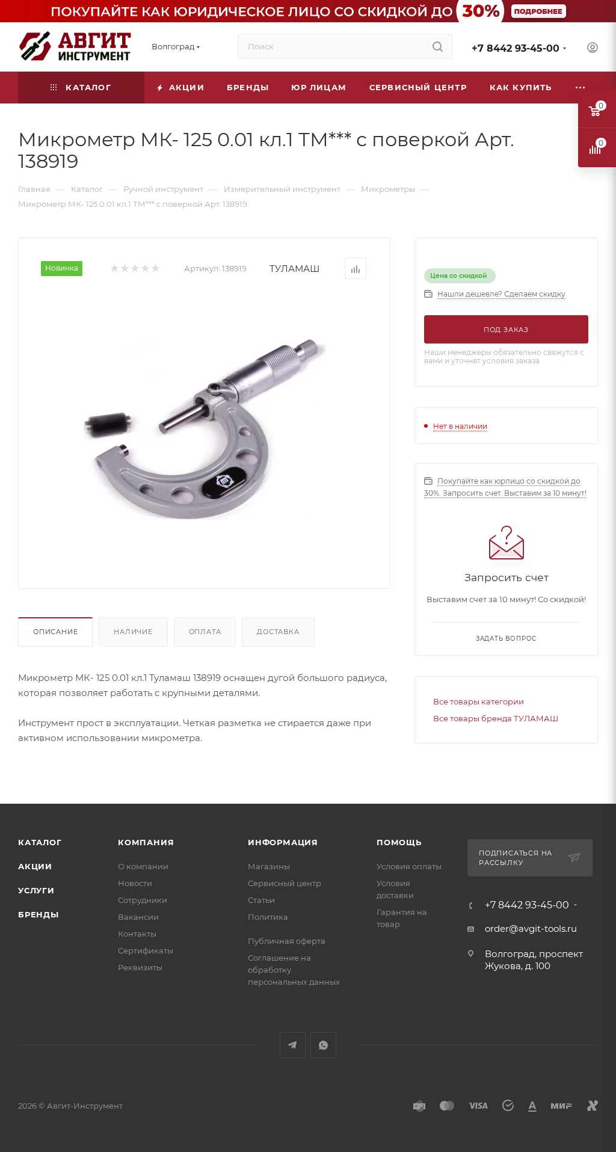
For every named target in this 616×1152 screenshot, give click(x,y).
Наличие (133, 631)
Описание (55, 631)
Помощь (399, 842)
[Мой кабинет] (592, 49)
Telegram (293, 1045)
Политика (268, 917)
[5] (155, 268)
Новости (135, 883)
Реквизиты (140, 967)
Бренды (38, 914)
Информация (283, 842)
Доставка (278, 631)
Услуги (36, 890)
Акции (35, 866)
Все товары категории (478, 701)
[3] (134, 268)
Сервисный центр (284, 883)
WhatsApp (323, 1045)
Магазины (269, 866)
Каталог (40, 842)
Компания (146, 842)
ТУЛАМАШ (294, 268)
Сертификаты (145, 950)
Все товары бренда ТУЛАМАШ (495, 718)
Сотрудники (142, 900)
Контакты (137, 933)
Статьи (261, 900)
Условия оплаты (409, 866)
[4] (145, 268)
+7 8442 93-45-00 (515, 48)
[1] (114, 268)
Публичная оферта (286, 941)
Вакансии (138, 917)
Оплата (205, 631)
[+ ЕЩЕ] (580, 87)
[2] (124, 268)
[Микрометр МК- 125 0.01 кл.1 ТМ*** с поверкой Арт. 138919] (204, 429)
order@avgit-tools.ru (531, 928)
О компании (143, 866)
